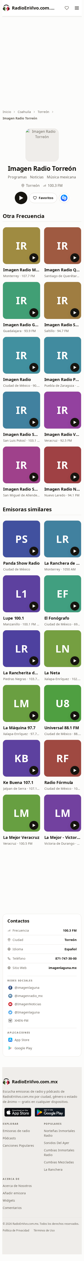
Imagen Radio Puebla (62, 379)
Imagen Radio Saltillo (62, 324)
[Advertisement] (42, 63)
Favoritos (46, 198)
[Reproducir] (21, 198)
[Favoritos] (66, 8)
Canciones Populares (18, 1145)
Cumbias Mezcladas (59, 1162)
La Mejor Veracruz (21, 837)
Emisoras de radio (16, 1131)
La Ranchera (53, 1169)
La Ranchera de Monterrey (62, 563)
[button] (21, 245)
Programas (17, 177)
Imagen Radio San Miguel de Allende (21, 489)
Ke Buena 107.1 (18, 782)
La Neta (52, 672)
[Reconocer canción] (64, 198)
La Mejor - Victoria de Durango (62, 837)
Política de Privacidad (16, 1230)
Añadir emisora (14, 1193)
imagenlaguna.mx (63, 968)
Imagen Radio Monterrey (21, 269)
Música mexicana (61, 177)
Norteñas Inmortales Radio (59, 1133)
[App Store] (18, 1112)
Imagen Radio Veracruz (62, 434)
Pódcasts (9, 1138)
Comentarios (12, 1208)
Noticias (37, 177)
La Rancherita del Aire (21, 672)
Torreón (43, 112)
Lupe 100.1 (13, 618)
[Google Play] (50, 1112)
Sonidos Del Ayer (56, 1143)
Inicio (7, 112)
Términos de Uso (44, 1230)
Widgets (9, 1200)
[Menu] (76, 8)
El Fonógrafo (56, 618)
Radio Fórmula (58, 782)
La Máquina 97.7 (19, 727)
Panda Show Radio (21, 563)
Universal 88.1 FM (61, 727)
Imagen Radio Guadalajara (21, 324)
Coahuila (24, 112)
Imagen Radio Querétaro (62, 269)
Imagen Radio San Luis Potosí (21, 434)
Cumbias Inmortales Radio (59, 1152)
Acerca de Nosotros (17, 1186)
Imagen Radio (17, 379)
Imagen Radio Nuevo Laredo (62, 489)
